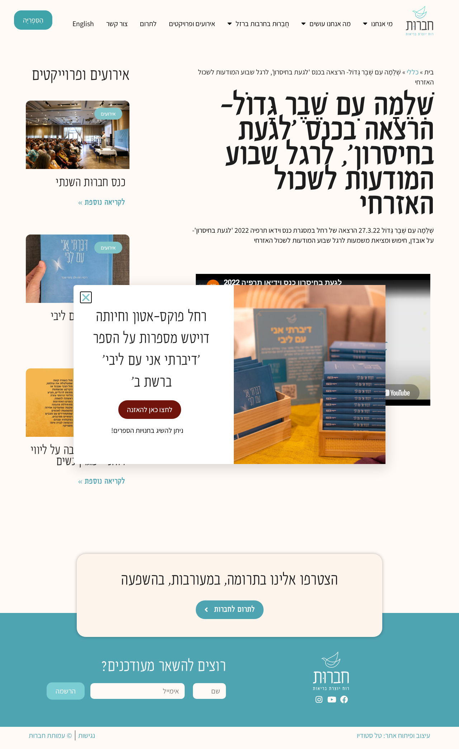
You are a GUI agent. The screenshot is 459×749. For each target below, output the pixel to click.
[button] (86, 297)
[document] (229, 374)
